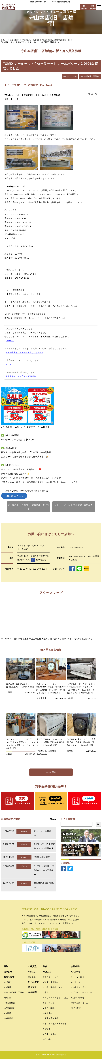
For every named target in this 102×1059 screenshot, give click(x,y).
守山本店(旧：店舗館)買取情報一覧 (56, 40)
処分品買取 (33, 982)
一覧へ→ (52, 819)
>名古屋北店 (9, 1003)
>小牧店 (7, 982)
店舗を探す (14, 40)
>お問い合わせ (77, 998)
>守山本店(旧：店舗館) (14, 992)
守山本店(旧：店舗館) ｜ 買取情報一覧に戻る (28, 507)
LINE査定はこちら (14, 496)
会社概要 (75, 966)
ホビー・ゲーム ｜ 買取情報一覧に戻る (73, 505)
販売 (45, 966)
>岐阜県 (31, 977)
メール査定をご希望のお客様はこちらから (24, 352)
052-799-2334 (21, 278)
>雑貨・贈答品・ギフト (53, 987)
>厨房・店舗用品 (50, 1018)
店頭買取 (8, 971)
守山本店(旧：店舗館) (30, 40)
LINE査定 (10, 340)
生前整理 (32, 992)
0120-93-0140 (24, 569)
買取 (6, 966)
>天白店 (7, 998)
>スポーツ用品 (49, 1034)
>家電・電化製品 (50, 982)
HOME (4, 40)
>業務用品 (47, 1013)
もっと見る (51, 772)
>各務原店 (8, 1018)
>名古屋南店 (9, 1008)
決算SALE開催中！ (43, 857)
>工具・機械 (48, 1008)
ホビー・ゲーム (70, 76)
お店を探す (9, 976)
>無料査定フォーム (79, 1003)
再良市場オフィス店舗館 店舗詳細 (21, 376)
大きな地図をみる (83, 638)
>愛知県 (31, 972)
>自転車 (46, 1029)
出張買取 (32, 966)
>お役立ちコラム (78, 987)
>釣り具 (46, 1039)
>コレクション (49, 1003)
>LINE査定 (76, 1008)
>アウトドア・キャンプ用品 (55, 998)
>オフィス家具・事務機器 (54, 1024)
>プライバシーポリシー (81, 992)
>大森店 (7, 987)
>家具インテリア (50, 977)
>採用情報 (75, 972)
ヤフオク (10, 364)
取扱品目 (47, 971)
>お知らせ (75, 982)
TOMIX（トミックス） (15, 190)
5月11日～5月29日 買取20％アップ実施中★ (44, 870)
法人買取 (32, 987)
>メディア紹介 (77, 977)
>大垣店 (7, 1013)
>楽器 (45, 992)
